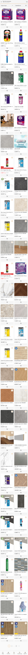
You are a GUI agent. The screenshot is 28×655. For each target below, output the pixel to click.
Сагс (14, 653)
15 (16, 646)
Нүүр (3, 653)
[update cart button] (7, 27)
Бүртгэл (25, 653)
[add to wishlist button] (12, 9)
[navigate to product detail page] (7, 14)
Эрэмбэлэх (18, 5)
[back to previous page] (1, 2)
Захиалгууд (19, 653)
